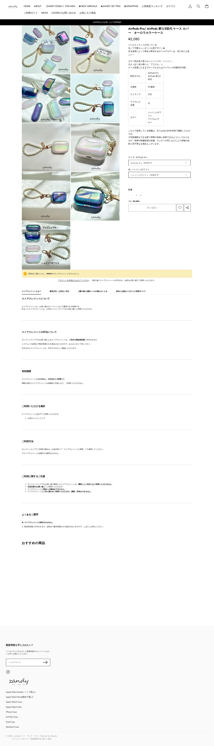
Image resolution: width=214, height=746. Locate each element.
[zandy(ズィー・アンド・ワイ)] (13, 7)
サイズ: (137, 157)
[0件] (206, 6)
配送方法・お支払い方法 (59, 291)
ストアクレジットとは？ (31, 291)
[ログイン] (190, 6)
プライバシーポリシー (20, 739)
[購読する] (45, 662)
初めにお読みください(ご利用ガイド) (130, 291)
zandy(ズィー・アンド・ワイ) (26, 736)
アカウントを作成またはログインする (73, 280)
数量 (130, 189)
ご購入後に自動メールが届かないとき (92, 291)
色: (139, 169)
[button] (198, 6)
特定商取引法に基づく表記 (40, 739)
